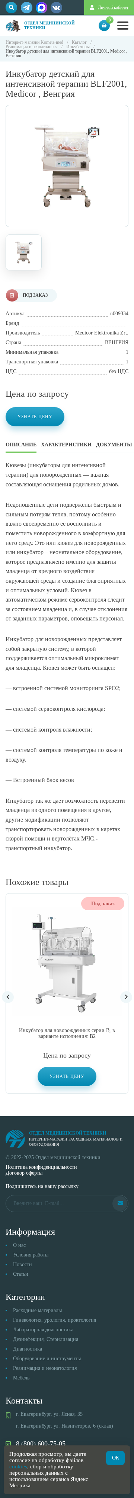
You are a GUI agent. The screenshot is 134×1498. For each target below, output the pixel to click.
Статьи (20, 1274)
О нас (19, 1245)
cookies (18, 1466)
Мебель (21, 1378)
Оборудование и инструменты (47, 1358)
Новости (22, 1264)
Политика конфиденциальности (41, 1167)
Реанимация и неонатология (45, 1368)
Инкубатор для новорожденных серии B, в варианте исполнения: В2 (67, 1033)
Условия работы (30, 1255)
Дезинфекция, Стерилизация (45, 1339)
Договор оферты (24, 1173)
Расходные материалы (37, 1310)
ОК (115, 1458)
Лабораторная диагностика (43, 1329)
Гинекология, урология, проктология (54, 1320)
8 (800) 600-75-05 (41, 1443)
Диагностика (27, 1349)
